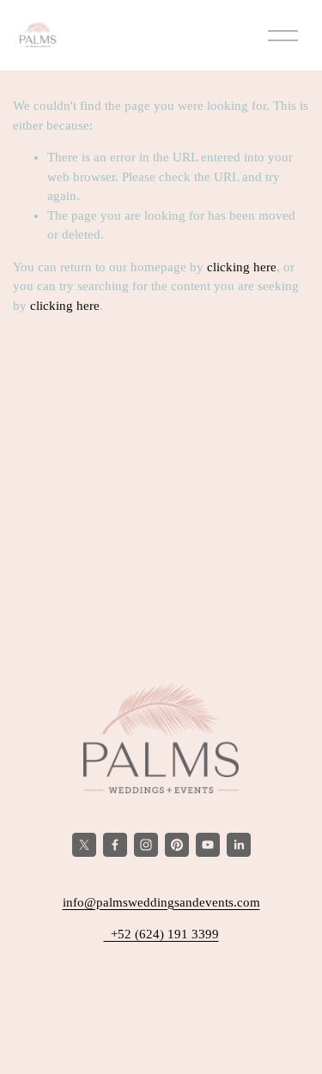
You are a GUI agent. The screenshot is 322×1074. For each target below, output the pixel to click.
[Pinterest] (177, 845)
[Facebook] (115, 845)
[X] (84, 845)
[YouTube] (208, 845)
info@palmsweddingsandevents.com (161, 902)
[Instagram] (146, 845)
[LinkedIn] (239, 845)
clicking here (241, 267)
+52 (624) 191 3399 (161, 934)
